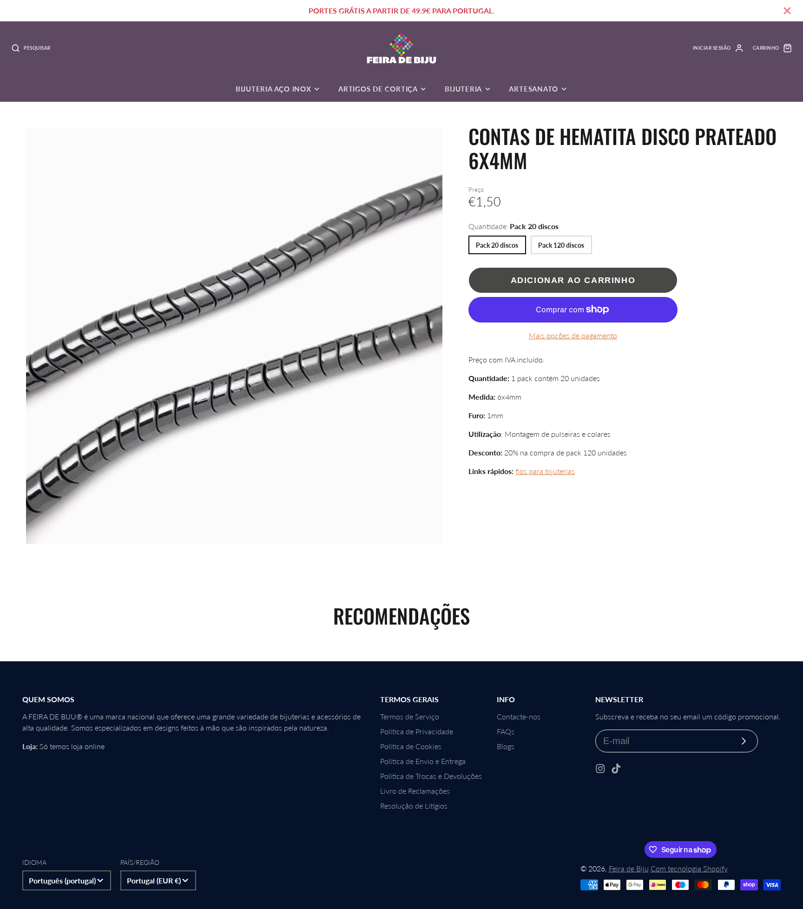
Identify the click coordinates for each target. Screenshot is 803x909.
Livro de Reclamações (415, 790)
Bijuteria (463, 89)
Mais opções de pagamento (573, 335)
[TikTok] (616, 769)
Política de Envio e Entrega (423, 761)
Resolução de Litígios (414, 805)
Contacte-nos (518, 716)
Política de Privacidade (416, 731)
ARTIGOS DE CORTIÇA (378, 89)
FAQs (505, 731)
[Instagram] (600, 769)
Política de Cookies (410, 746)
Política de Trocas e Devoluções (431, 775)
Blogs (505, 746)
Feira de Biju (629, 868)
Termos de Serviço (409, 716)
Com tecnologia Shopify (689, 868)
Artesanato (533, 89)
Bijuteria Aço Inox (273, 89)
